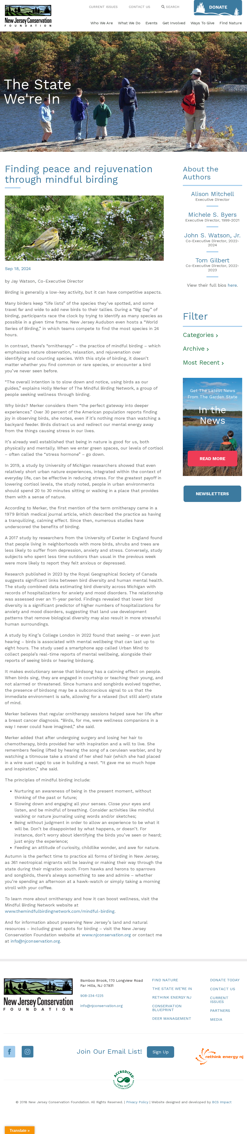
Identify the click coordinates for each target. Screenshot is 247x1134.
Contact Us (222, 989)
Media (216, 1019)
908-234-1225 (91, 996)
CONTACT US (139, 7)
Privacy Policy (137, 1102)
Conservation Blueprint (167, 1008)
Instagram (28, 1052)
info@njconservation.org (35, 941)
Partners (220, 1010)
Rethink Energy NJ (172, 997)
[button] (212, 459)
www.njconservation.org (106, 934)
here (232, 285)
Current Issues (219, 999)
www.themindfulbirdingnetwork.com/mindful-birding (60, 911)
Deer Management (171, 1018)
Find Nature (165, 980)
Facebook (9, 1052)
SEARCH (172, 7)
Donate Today (225, 980)
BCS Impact (222, 1102)
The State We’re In (172, 988)
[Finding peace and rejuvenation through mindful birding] (84, 227)
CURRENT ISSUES (103, 7)
